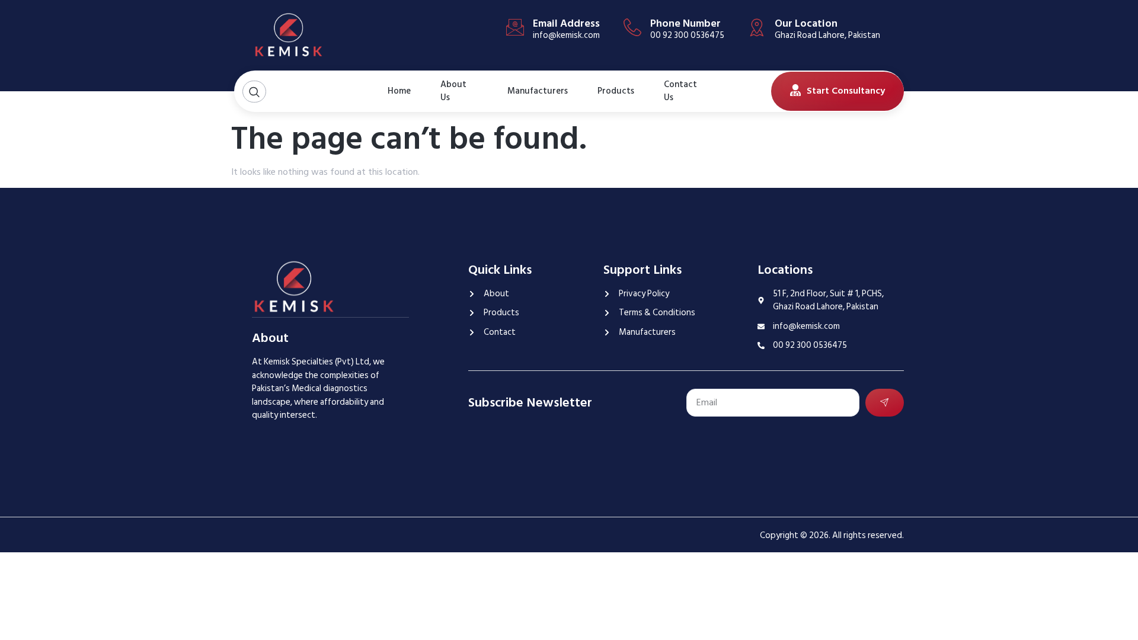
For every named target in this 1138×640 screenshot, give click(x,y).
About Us (453, 91)
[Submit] (884, 403)
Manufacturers (537, 91)
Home (399, 91)
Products (615, 91)
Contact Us (680, 91)
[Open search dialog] (254, 92)
